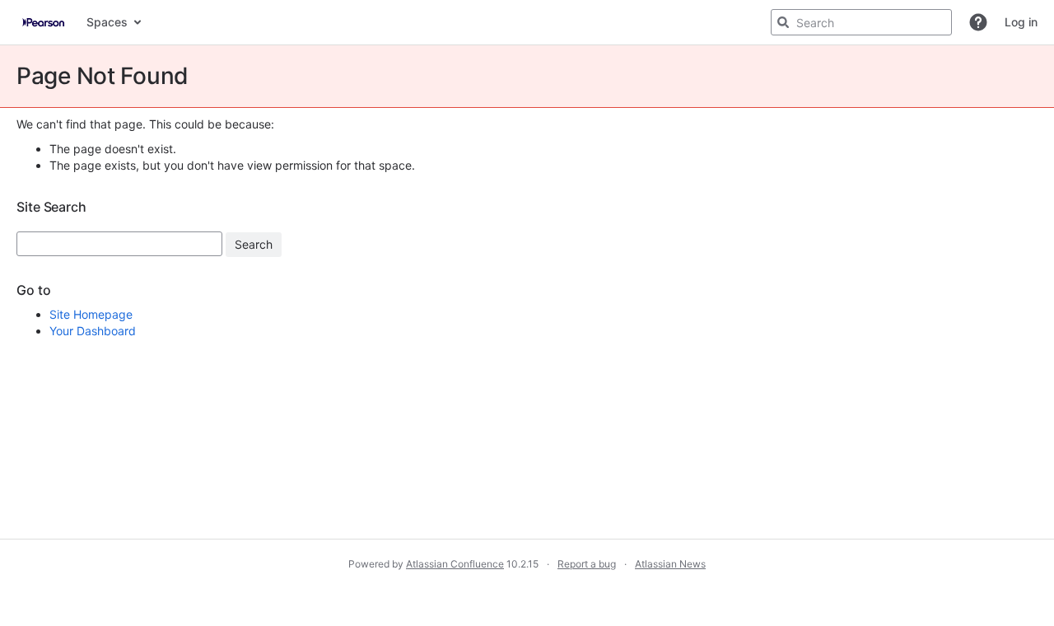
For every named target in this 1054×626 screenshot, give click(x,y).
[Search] (783, 22)
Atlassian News (670, 564)
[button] (978, 22)
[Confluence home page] (43, 22)
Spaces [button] (107, 22)
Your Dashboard (92, 331)
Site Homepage (91, 314)
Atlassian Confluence (455, 564)
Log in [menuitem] (1021, 22)
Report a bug (586, 564)
